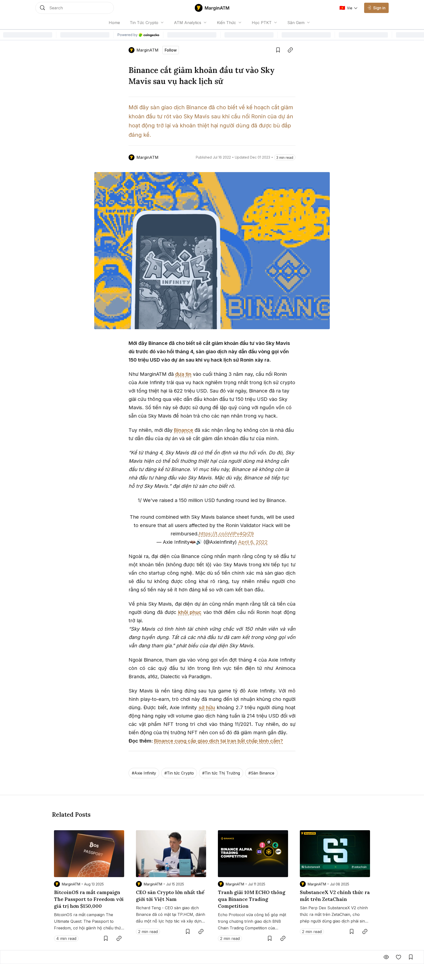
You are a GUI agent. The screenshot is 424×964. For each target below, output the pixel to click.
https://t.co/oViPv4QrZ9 (226, 534)
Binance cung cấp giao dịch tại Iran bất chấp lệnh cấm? (218, 741)
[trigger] (74, 8)
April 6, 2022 (253, 542)
